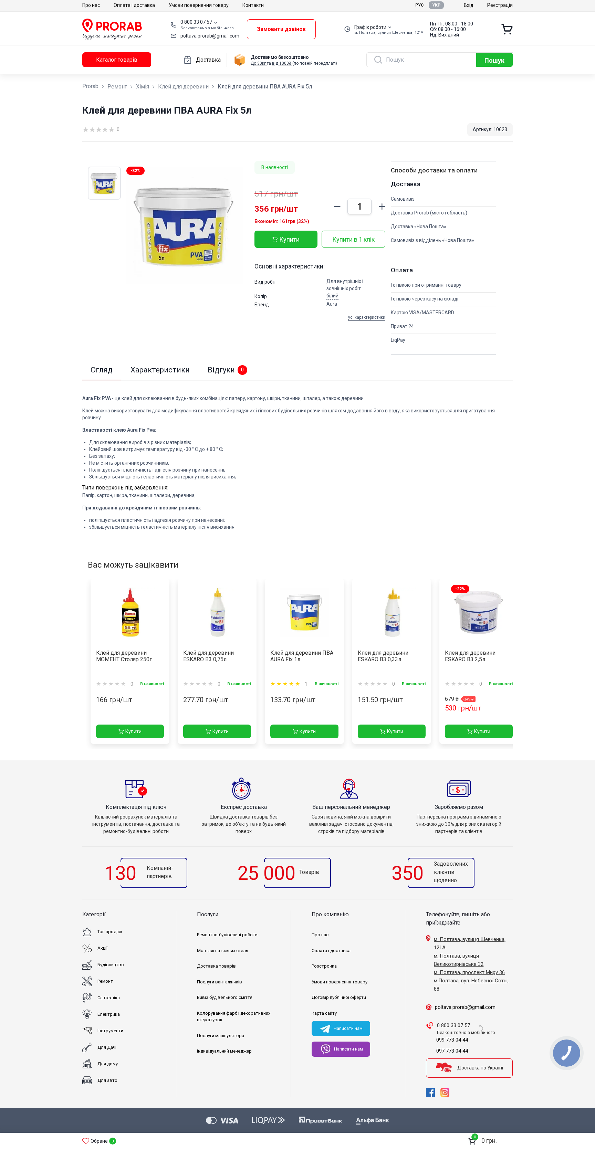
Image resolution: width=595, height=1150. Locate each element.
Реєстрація (500, 5)
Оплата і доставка (134, 5)
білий (332, 295)
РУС (419, 5)
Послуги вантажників (219, 981)
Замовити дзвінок (281, 29)
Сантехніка (108, 997)
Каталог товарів (116, 59)
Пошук (494, 60)
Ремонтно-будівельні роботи (227, 934)
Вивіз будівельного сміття (224, 997)
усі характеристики (366, 317)
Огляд (102, 370)
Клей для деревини (183, 86)
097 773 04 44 (452, 1051)
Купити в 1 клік (353, 239)
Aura (331, 304)
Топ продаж (109, 931)
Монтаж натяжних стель (222, 950)
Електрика (108, 1014)
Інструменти (110, 1030)
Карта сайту (324, 1013)
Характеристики (160, 370)
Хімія (142, 86)
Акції (102, 948)
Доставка (208, 59)
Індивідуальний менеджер (224, 1051)
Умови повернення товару (199, 5)
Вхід (468, 5)
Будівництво (110, 964)
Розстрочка (324, 966)
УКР (436, 5)
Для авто (107, 1080)
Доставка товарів (216, 966)
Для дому (107, 1063)
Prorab (90, 86)
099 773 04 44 (452, 1040)
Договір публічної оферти (339, 997)
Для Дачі (106, 1047)
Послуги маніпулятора (220, 1035)
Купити (289, 239)
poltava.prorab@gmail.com (209, 36)
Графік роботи (370, 27)
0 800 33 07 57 (196, 22)
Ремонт (117, 86)
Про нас (91, 5)
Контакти (253, 5)
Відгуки (226, 370)
